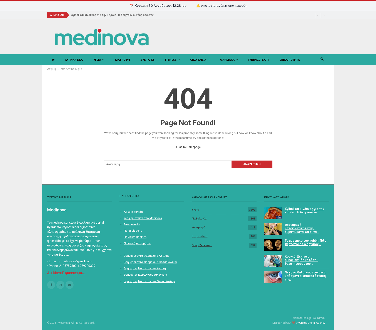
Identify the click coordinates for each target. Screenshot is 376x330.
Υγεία (195, 209)
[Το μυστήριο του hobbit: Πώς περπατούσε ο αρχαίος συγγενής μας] (273, 245)
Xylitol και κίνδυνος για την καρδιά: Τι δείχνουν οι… (304, 210)
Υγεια (97, 59)
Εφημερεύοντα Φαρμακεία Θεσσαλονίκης (151, 262)
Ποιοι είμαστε (133, 230)
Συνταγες (147, 59)
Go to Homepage (189, 147)
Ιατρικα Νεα (74, 59)
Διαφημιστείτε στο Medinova (143, 218)
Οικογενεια (198, 59)
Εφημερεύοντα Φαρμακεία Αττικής (146, 255)
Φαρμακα (227, 59)
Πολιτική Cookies (135, 237)
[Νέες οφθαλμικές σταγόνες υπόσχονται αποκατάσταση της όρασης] (273, 277)
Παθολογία (199, 218)
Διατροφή (198, 227)
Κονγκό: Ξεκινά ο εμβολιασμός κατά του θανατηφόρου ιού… (301, 260)
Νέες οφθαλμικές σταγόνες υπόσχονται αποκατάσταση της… (305, 276)
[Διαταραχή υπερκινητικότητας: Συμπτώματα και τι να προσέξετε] (273, 229)
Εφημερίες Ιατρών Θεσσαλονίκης (145, 274)
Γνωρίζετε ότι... (202, 245)
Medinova (57, 210)
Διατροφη (122, 59)
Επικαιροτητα (289, 59)
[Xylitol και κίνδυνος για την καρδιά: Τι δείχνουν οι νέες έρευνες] (273, 213)
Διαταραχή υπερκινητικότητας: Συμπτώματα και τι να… (302, 228)
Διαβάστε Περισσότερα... (66, 273)
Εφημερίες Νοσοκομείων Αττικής (145, 268)
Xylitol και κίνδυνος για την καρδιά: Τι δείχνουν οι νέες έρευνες (112, 15)
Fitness (170, 59)
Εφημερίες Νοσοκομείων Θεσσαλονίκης (150, 281)
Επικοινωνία (132, 224)
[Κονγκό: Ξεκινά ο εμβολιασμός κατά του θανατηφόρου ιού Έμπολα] (273, 261)
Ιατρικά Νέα (200, 236)
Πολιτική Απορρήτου (137, 243)
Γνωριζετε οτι (258, 59)
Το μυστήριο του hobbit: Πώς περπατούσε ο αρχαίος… (305, 242)
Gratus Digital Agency (312, 322)
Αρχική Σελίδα (133, 211)
